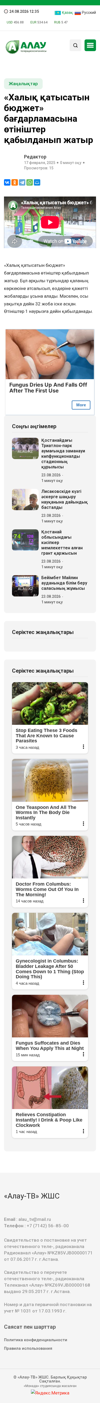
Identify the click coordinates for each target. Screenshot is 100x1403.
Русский (88, 12)
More (81, 405)
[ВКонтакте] (7, 182)
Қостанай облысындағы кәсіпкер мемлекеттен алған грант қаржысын (62, 542)
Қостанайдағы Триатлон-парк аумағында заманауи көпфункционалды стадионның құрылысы (63, 453)
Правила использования (28, 1348)
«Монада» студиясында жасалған (50, 1386)
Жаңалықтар (23, 83)
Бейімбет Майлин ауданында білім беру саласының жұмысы (64, 583)
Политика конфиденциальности (35, 1339)
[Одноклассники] (14, 182)
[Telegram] (22, 182)
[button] (90, 45)
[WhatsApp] (29, 182)
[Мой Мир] (37, 182)
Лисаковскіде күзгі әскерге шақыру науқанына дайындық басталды (64, 499)
